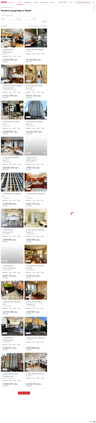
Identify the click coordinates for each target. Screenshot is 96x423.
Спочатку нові (36, 26)
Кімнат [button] (3, 19)
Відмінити (44, 21)
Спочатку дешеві (43, 26)
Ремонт (34, 19)
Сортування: (30, 25)
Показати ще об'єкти (24, 393)
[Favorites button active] (93, 2)
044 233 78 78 (62, 2)
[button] (21, 37)
